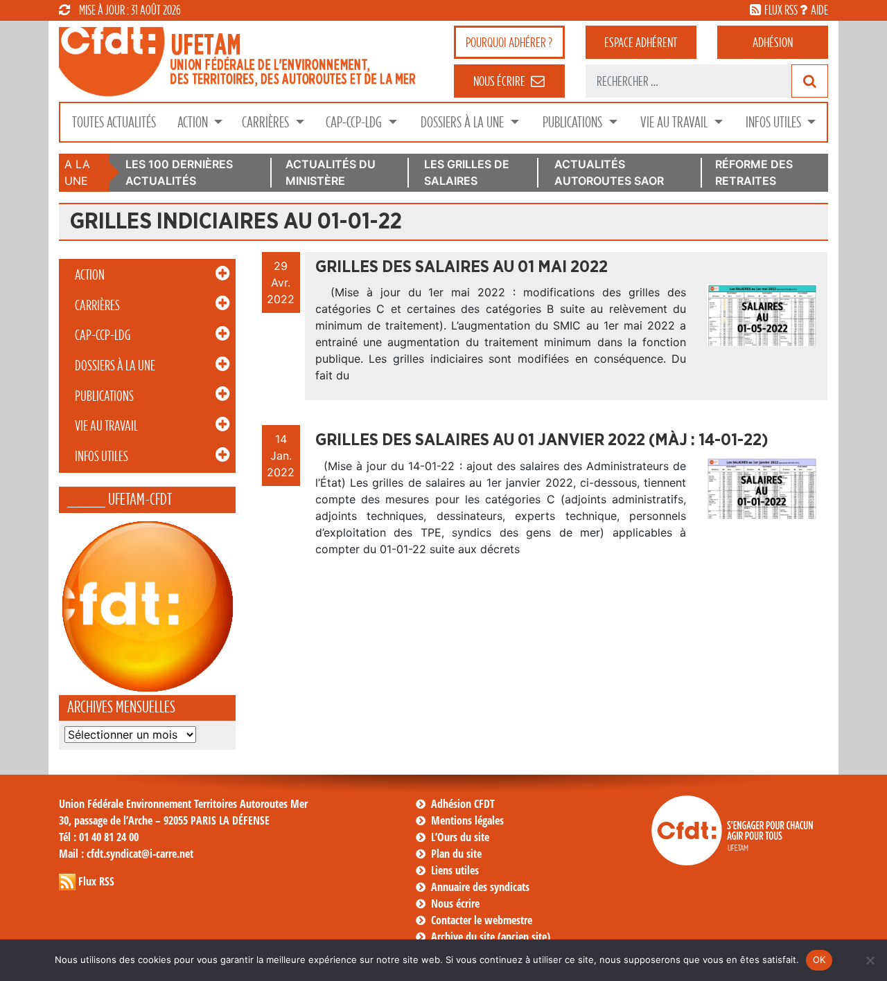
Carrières (267, 122)
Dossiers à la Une (464, 122)
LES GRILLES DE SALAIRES (466, 172)
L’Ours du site (460, 837)
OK (819, 959)
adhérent (640, 42)
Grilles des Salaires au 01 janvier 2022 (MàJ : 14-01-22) (542, 440)
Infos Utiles (775, 122)
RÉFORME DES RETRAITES (754, 172)
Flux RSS (96, 881)
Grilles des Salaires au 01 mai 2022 (461, 267)
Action (194, 122)
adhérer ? (509, 42)
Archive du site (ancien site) (490, 936)
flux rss (781, 10)
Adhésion (773, 42)
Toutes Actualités (114, 122)
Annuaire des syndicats (480, 886)
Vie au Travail (675, 122)
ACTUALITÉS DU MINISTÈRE (331, 172)
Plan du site (456, 853)
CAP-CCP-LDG (355, 122)
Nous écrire (455, 903)
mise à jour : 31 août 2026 (130, 10)
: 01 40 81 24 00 (99, 837)
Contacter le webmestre (481, 920)
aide (819, 10)
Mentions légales (467, 820)
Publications (574, 122)
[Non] (870, 960)
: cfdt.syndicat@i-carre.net (126, 853)
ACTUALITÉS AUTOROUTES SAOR (609, 172)
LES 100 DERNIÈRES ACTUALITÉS (179, 172)
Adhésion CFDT (463, 803)
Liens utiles (455, 870)
